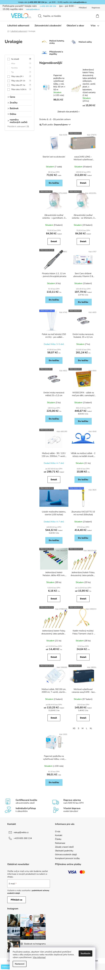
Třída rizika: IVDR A (20, 89)
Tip (20, 72)
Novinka (20, 68)
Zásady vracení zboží (64, 847)
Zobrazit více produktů (67, 111)
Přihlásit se (16, 899)
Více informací (39, 957)
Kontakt (58, 835)
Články (58, 839)
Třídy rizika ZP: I (20, 76)
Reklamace (60, 843)
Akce (20, 63)
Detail (83, 183)
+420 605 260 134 (23, 838)
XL (91, 728)
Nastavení (19, 963)
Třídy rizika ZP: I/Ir (20, 81)
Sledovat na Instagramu (35, 943)
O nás (57, 831)
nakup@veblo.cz (80, 2)
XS (74, 728)
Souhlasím (85, 953)
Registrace (96, 7)
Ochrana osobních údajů (66, 854)
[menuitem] (18, 25)
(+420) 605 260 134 (36, 2)
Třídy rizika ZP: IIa (20, 85)
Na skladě (21, 59)
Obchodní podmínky (64, 850)
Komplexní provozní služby (67, 858)
